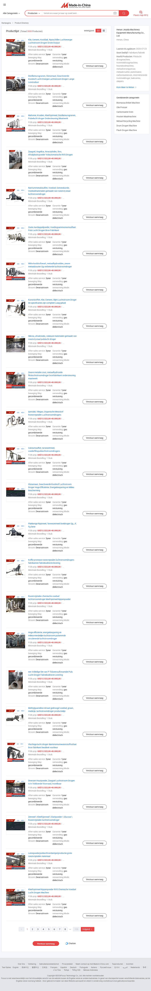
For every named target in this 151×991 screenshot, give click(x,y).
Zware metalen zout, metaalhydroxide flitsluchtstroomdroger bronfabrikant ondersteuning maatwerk (52, 375)
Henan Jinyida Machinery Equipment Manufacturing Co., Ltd (130, 32)
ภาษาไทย (57, 970)
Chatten (72, 943)
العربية (125, 967)
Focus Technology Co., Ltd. (71, 975)
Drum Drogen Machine (126, 125)
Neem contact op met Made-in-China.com (92, 964)
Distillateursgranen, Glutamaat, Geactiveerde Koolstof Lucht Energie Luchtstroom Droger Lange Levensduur (51, 78)
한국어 (117, 967)
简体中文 (25, 967)
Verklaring (32, 964)
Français (53, 967)
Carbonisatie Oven (124, 111)
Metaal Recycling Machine (128, 121)
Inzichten (129, 964)
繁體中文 (35, 967)
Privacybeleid (67, 964)
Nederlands (135, 967)
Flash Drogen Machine (126, 130)
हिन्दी (144, 967)
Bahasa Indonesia (90, 970)
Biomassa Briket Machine (128, 102)
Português (84, 967)
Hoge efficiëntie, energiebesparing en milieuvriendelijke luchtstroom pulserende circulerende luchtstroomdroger (47, 635)
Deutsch (73, 967)
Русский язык (105, 967)
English (16, 967)
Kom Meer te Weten (126, 87)
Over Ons (21, 964)
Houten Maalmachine (126, 116)
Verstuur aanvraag (94, 65)
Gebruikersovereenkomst (49, 964)
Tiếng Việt (76, 970)
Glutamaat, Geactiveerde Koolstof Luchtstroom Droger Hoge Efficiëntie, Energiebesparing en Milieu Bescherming (51, 487)
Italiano (94, 967)
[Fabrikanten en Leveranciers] (75, 5)
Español (63, 967)
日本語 (44, 967)
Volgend (87, 929)
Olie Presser (121, 107)
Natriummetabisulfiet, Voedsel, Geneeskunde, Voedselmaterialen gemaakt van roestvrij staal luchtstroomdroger (49, 190)
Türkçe (66, 970)
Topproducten (117, 964)
